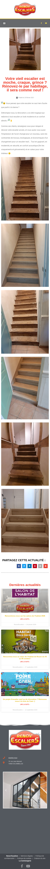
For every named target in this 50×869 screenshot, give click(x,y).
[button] (4, 23)
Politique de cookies (24, 858)
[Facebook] (41, 23)
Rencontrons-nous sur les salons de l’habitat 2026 (25, 616)
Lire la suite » (25, 619)
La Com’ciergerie (25, 861)
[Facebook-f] (22, 866)
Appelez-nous (12, 758)
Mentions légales (27, 856)
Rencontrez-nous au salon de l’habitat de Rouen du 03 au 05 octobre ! (25, 658)
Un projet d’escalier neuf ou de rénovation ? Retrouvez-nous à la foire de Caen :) (25, 700)
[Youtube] (46, 23)
